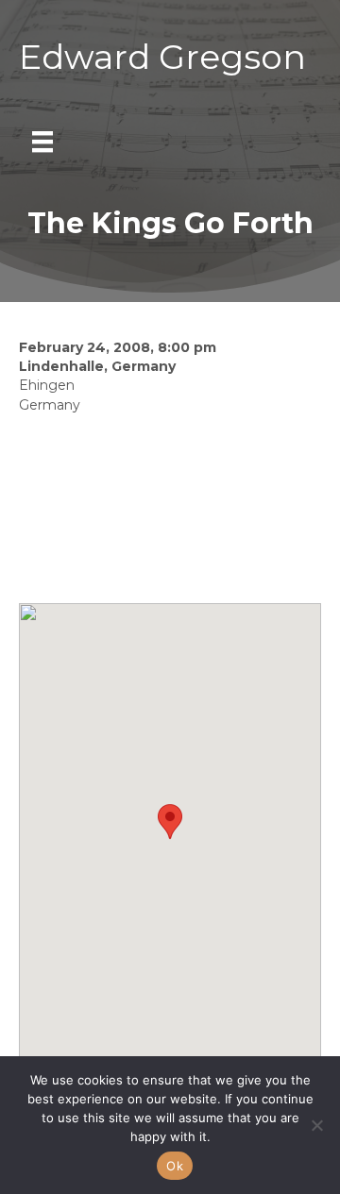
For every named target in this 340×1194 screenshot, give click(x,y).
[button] (170, 822)
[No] (316, 1125)
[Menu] (42, 141)
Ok (174, 1165)
